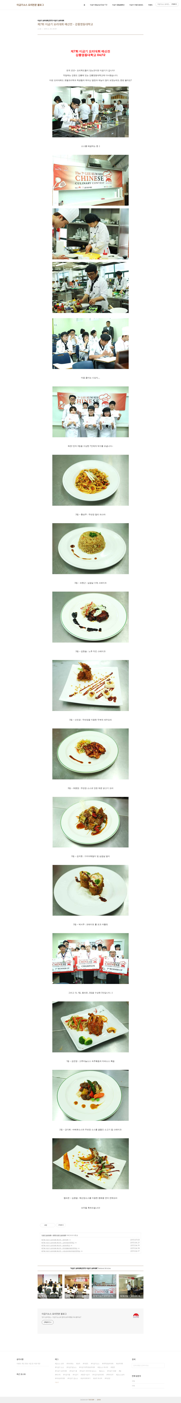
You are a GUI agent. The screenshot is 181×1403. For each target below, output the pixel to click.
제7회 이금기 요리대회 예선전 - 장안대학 (54, 1240)
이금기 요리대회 (46, 1235)
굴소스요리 (120, 1375)
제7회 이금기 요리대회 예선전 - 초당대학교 (55, 1245)
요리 (78, 1364)
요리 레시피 (98, 1378)
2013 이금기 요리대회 (59, 1235)
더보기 (57, 1382)
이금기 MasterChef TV (98, 5)
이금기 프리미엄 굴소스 (88, 1371)
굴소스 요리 (60, 1364)
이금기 (76, 1375)
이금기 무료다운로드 (136, 5)
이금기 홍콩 (112, 1371)
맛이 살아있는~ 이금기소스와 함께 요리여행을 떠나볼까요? (61, 1317)
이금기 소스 (60, 1367)
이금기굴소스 (72, 1367)
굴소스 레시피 (103, 1367)
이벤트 (150, 5)
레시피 (58, 1375)
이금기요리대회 (98, 1375)
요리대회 (120, 1364)
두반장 (108, 1378)
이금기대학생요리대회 (87, 1367)
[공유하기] (49, 1225)
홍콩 (113, 1367)
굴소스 (102, 1371)
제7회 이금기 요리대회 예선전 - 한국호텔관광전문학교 (59, 1248)
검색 (162, 1365)
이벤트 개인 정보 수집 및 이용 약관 (28, 1364)
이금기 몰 (74, 1371)
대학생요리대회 (108, 1364)
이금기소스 (95, 1364)
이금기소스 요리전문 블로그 (30, 4)
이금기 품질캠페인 (118, 5)
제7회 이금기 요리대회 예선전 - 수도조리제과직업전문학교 (60, 1251)
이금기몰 (67, 1375)
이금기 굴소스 (73, 1378)
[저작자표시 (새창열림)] (67, 1225)
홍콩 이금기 (86, 1375)
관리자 (99, 1400)
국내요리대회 (60, 1378)
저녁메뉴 (71, 1364)
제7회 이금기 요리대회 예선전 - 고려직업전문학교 (57, 1243)
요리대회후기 (86, 1378)
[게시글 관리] (52, 1225)
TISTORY (91, 1400)
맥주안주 (110, 1375)
